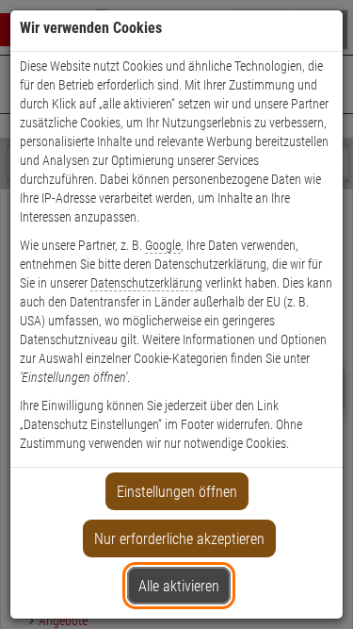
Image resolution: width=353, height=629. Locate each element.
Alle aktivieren (178, 586)
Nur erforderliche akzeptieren (179, 539)
